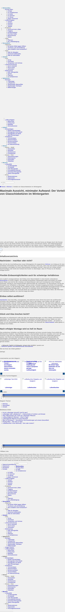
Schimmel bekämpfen (14, 54)
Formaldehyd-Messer (14, 170)
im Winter (10, 17)
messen (10, 24)
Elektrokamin (12, 158)
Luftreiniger (11, 81)
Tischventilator (12, 142)
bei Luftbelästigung (13, 41)
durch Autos (11, 67)
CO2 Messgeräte (13, 168)
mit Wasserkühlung (13, 144)
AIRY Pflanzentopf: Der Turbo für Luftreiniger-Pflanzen (19, 415)
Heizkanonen (12, 152)
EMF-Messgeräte (13, 72)
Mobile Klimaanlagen (14, 130)
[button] (4, 395)
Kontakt (5, 469)
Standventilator (12, 139)
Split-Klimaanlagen (13, 135)
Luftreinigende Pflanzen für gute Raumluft (15, 418)
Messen (5, 162)
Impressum (6, 466)
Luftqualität (8, 164)
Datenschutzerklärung (9, 464)
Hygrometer (11, 178)
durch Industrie (12, 66)
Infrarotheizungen (13, 156)
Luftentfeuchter (54, 387)
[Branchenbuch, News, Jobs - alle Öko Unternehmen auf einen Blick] (62, 464)
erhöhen (10, 23)
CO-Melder (11, 167)
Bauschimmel (12, 35)
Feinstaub (11, 61)
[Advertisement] (32, 434)
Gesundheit (6, 43)
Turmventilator (12, 138)
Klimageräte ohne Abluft (15, 132)
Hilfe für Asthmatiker (14, 55)
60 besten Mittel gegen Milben (17, 46)
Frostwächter (11, 153)
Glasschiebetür (49, 322)
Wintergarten (4, 280)
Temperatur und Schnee (15, 63)
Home (3, 186)
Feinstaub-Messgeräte (14, 171)
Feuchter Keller (12, 34)
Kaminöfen (11, 159)
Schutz (10, 73)
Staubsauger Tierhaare (15, 86)
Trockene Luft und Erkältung (16, 47)
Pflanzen (10, 40)
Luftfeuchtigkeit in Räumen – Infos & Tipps (15, 417)
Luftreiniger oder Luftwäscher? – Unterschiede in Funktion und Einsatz (24, 414)
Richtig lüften (9, 9)
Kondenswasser (12, 32)
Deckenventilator (13, 141)
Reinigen (7, 79)
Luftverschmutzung (11, 64)
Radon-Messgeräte (13, 173)
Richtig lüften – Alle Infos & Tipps (13, 421)
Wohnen (5, 8)
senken (10, 21)
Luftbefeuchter (31, 387)
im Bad (10, 11)
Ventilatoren (8, 136)
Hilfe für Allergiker (13, 52)
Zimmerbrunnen (12, 126)
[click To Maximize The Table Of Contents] (1, 250)
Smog (9, 60)
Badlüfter (10, 124)
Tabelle (10, 26)
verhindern (11, 69)
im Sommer (11, 15)
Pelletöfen (11, 161)
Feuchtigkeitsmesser (14, 179)
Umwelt (5, 57)
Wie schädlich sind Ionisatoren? (17, 49)
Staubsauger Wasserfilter (15, 84)
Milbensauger (12, 87)
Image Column (9, 547)
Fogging (10, 31)
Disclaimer (6, 467)
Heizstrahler (11, 149)
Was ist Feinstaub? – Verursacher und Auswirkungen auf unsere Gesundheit (26, 420)
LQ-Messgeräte (12, 165)
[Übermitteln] (3, 184)
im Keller (10, 14)
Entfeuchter (11, 123)
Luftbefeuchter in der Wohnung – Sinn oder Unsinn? (18, 423)
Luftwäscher (11, 83)
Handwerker (3, 300)
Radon (10, 37)
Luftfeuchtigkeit (9, 20)
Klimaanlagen (9, 129)
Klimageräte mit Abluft (14, 133)
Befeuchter (11, 121)
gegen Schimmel (13, 18)
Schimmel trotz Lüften (14, 29)
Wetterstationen (12, 176)
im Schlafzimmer (13, 12)
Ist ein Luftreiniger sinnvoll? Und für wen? (15, 412)
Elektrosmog (9, 70)
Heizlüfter (10, 150)
